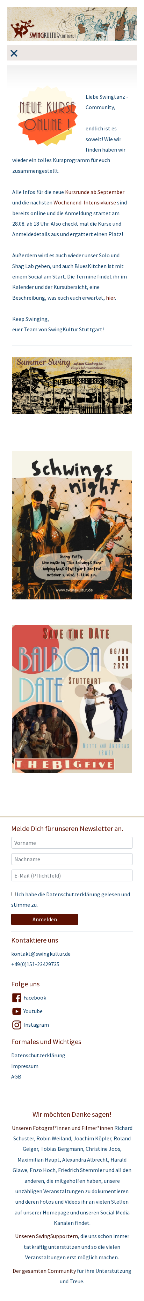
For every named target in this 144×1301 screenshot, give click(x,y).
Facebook (34, 997)
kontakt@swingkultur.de (41, 953)
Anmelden (45, 919)
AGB (16, 1076)
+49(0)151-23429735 (35, 964)
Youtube (32, 1011)
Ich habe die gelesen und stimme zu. (70, 899)
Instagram (35, 1024)
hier (110, 297)
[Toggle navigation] (14, 52)
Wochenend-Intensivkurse (84, 202)
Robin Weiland (53, 1138)
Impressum (24, 1065)
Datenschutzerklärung (73, 894)
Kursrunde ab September (94, 191)
